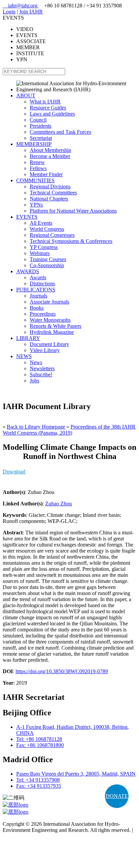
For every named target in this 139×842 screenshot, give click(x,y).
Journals (38, 296)
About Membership (50, 150)
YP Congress (44, 247)
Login (9, 11)
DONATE (117, 796)
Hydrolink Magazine (52, 332)
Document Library (49, 344)
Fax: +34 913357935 (38, 786)
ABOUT (25, 95)
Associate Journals (49, 302)
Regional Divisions (50, 186)
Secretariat (41, 138)
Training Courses (48, 259)
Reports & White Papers (55, 326)
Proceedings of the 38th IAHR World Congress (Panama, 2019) (69, 430)
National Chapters (49, 198)
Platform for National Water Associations (73, 211)
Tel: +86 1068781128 (39, 739)
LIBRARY (28, 338)
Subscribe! (41, 374)
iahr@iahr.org (21, 5)
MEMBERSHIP (34, 144)
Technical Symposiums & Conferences (71, 241)
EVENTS (26, 217)
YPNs (36, 205)
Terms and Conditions (26, 836)
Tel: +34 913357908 (38, 780)
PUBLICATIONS (35, 289)
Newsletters (42, 368)
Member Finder (46, 174)
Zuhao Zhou (58, 503)
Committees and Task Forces (60, 132)
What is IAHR (45, 101)
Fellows (38, 168)
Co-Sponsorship (47, 265)
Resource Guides (48, 108)
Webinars (40, 253)
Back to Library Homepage (36, 427)
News (36, 362)
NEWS (24, 356)
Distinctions (42, 283)
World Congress (47, 229)
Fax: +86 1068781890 (40, 745)
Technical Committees (53, 192)
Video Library (45, 350)
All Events (41, 223)
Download (14, 471)
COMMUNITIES (35, 180)
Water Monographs (50, 320)
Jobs (34, 380)
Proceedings (43, 314)
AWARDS (27, 271)
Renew (37, 162)
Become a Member (50, 156)
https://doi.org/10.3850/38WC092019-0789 (62, 671)
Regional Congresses (52, 235)
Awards (38, 277)
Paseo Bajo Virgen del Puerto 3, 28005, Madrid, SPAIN (76, 774)
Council (38, 120)
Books (37, 308)
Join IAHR (31, 11)
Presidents (40, 126)
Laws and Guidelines (52, 114)
